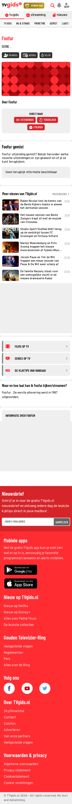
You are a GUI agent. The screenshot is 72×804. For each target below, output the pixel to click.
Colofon (10, 724)
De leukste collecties (19, 625)
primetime (39, 23)
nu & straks (23, 23)
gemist (53, 23)
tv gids (8, 23)
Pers (7, 659)
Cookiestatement (16, 777)
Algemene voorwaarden (21, 764)
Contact (10, 717)
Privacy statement (17, 770)
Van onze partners (17, 736)
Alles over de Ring (17, 665)
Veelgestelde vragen (18, 646)
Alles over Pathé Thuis (20, 619)
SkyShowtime (14, 711)
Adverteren (12, 730)
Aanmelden (62, 522)
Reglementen (13, 653)
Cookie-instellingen (18, 783)
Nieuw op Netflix (16, 606)
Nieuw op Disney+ (17, 612)
